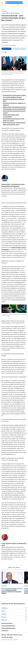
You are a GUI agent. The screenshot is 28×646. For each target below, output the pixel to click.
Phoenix (16, 635)
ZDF (11, 635)
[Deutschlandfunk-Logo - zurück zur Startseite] (14, 2)
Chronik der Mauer (7, 637)
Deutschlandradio (6, 623)
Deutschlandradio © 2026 (9, 639)
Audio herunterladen (20, 48)
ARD (8, 635)
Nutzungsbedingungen (8, 628)
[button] (2, 2)
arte (20, 635)
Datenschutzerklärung (8, 625)
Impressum (4, 630)
